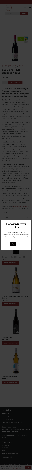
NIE (19, 244)
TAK (13, 244)
